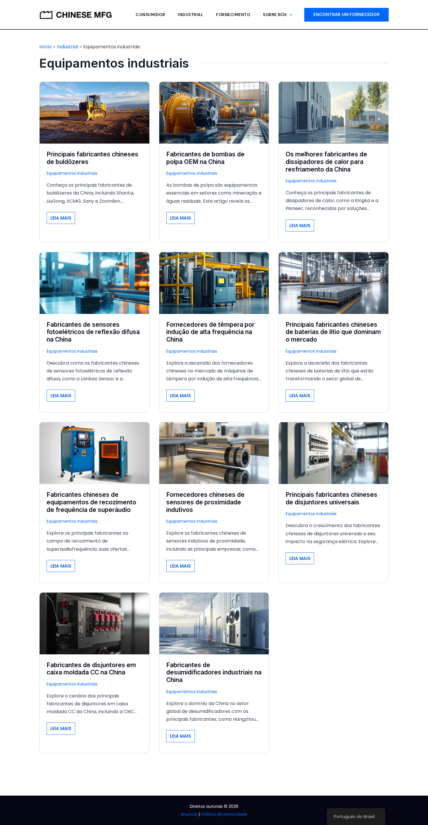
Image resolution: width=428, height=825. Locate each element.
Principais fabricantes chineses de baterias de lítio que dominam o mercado (333, 332)
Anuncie (189, 814)
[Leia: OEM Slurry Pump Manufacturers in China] (214, 112)
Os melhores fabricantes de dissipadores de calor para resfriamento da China (326, 162)
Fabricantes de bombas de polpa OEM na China (205, 158)
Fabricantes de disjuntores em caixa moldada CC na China (91, 668)
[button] (289, 15)
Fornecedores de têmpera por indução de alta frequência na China (210, 332)
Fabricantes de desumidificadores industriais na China (213, 672)
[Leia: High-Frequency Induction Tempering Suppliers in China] (214, 282)
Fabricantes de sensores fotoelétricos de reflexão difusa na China (93, 332)
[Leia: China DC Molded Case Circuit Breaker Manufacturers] (94, 623)
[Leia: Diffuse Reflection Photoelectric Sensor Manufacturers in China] (94, 282)
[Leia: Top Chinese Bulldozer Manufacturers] (94, 112)
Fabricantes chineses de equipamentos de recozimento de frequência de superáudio (91, 502)
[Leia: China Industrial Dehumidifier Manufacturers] (214, 623)
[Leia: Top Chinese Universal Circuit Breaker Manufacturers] (333, 453)
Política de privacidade (224, 814)
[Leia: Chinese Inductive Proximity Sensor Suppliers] (214, 453)
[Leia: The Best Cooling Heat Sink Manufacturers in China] (333, 112)
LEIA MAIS (62, 219)
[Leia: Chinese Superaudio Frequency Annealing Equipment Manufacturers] (94, 453)
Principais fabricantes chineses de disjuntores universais (331, 498)
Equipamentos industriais (72, 173)
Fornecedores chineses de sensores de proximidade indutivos (205, 502)
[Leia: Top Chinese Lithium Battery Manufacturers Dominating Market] (333, 282)
